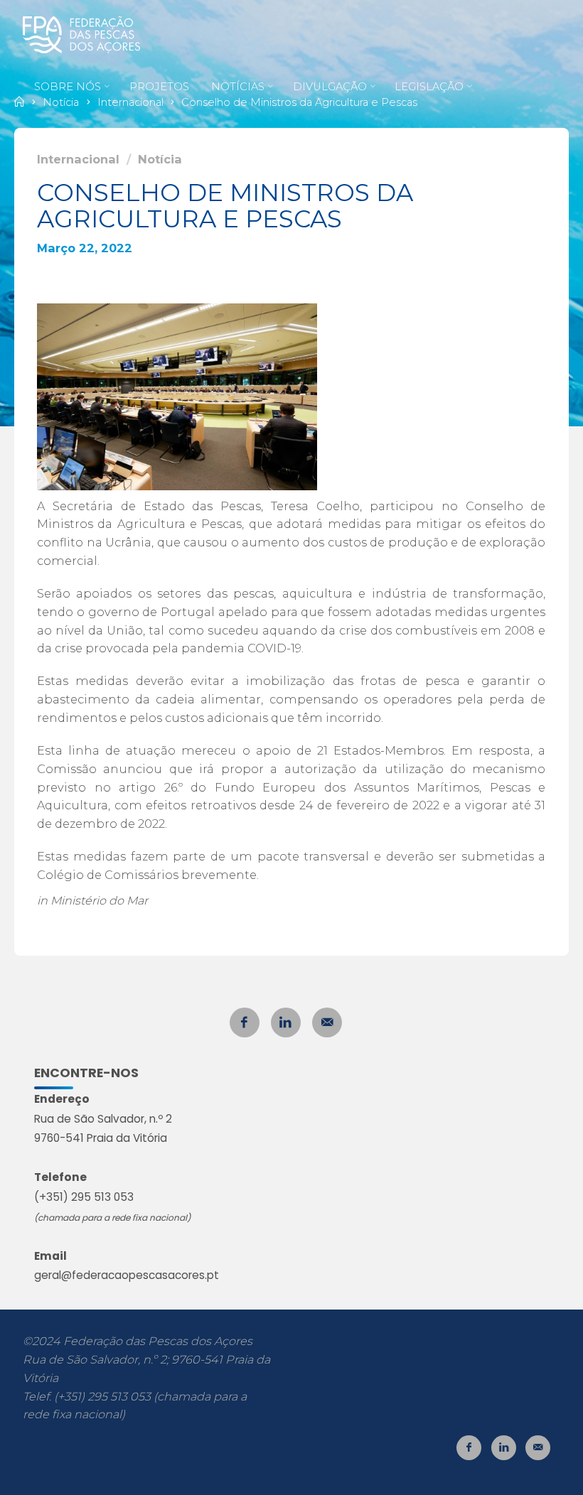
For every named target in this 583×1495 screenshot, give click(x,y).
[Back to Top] (527, 1475)
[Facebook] (245, 1022)
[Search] (214, 140)
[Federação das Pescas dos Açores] (81, 33)
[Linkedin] (286, 1022)
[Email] (327, 1022)
